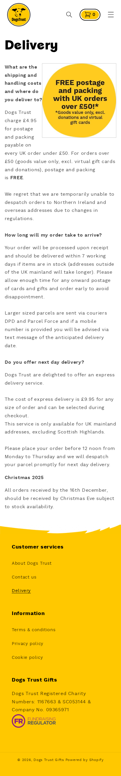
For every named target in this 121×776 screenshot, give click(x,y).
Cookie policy (27, 657)
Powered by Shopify (84, 760)
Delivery (21, 591)
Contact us (24, 577)
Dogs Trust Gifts (48, 760)
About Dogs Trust (32, 563)
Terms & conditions (34, 630)
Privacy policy (27, 644)
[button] (69, 14)
